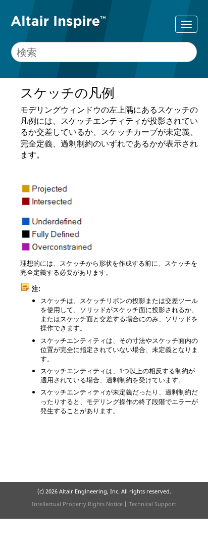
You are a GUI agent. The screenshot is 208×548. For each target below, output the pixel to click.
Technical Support (152, 504)
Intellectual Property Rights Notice (77, 504)
